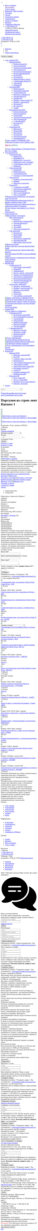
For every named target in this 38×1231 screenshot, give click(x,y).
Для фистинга (20, 96)
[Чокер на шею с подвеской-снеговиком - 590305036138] (2, 701)
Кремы (16, 181)
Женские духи (20, 330)
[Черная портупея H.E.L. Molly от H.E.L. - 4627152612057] (2, 727)
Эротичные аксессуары (24, 366)
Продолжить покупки (8, 1101)
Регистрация (9, 7)
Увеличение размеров (22, 238)
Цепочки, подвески (22, 286)
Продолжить (6, 1061)
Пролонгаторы (20, 324)
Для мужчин (11, 214)
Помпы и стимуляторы (23, 179)
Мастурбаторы (16, 217)
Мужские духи (20, 332)
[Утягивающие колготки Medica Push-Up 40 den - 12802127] (2, 623)
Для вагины (15, 154)
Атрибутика (15, 265)
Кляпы (17, 269)
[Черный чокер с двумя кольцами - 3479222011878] (2, 719)
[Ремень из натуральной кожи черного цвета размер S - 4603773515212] (2, 744)
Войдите (8, 49)
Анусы (17, 225)
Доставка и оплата (7, 483)
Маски (17, 292)
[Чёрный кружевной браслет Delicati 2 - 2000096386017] (2, 693)
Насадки (18, 133)
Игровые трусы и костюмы (24, 382)
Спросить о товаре (7, 485)
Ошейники (19, 271)
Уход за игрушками (22, 193)
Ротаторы (18, 77)
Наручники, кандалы (22, 267)
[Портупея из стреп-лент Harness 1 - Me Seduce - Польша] (14, 416)
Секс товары (11, 60)
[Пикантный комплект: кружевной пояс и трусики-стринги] (2, 633)
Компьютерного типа (22, 79)
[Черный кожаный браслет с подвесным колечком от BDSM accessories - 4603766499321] (2, 736)
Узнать (4, 1192)
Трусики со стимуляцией (23, 175)
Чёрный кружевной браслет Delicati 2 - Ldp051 (17, 697)
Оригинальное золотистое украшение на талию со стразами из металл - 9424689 (19, 768)
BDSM (9, 263)
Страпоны (14, 127)
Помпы (17, 170)
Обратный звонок (11, 30)
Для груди (14, 177)
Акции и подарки (11, 21)
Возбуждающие (20, 322)
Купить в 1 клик (7, 443)
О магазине (9, 822)
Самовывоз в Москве (12, 832)
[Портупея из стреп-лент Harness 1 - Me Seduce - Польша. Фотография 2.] (19, 420)
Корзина (8, 22)
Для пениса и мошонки (23, 277)
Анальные (14, 87)
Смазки (9, 309)
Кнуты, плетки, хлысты (23, 273)
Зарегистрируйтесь (12, 53)
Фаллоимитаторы (21, 91)
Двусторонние (20, 70)
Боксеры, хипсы (21, 383)
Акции (7, 385)
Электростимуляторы (22, 280)
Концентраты (19, 334)
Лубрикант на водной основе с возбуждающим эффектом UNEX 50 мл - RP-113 (18, 646)
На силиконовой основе (23, 317)
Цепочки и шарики (22, 94)
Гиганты (18, 115)
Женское (14, 353)
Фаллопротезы (20, 136)
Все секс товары (11, 151)
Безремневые (19, 138)
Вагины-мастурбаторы (23, 221)
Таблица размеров (7, 431)
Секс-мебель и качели (23, 296)
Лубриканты (15, 313)
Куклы (17, 219)
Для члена (14, 231)
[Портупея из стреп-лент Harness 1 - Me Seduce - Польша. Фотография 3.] (19, 423)
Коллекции (9, 867)
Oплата (7, 830)
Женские (18, 129)
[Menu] (2, 2)
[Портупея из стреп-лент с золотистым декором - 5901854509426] (2, 709)
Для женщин (11, 153)
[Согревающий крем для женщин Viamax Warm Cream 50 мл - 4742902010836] (2, 580)
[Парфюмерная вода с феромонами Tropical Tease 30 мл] (2, 598)
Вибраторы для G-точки (23, 162)
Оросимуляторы (21, 223)
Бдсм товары (9, 811)
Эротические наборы (22, 189)
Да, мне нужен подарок (9, 1143)
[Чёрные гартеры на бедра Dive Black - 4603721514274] (2, 680)
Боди (17, 357)
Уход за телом (20, 195)
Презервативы (20, 191)
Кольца (18, 233)
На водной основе (22, 315)
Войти (3, 926)
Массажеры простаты (23, 242)
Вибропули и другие (22, 160)
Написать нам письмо (13, 34)
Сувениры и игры (21, 187)
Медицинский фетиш (23, 279)
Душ (16, 108)
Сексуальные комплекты (24, 362)
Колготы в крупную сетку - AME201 (14, 656)
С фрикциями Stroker (22, 81)
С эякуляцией (19, 121)
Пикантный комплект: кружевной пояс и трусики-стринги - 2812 (16, 638)
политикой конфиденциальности (24, 576)
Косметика (18, 336)
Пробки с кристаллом (23, 100)
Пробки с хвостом (21, 102)
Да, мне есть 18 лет (8, 1227)
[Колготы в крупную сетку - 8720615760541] (2, 653)
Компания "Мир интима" (14, 11)
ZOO (16, 125)
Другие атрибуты (21, 282)
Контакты (8, 869)
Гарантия (8, 826)
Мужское (14, 376)
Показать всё (9, 212)
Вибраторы (15, 62)
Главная (4, 393)
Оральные (18, 321)
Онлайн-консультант (12, 32)
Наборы (18, 85)
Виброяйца (19, 158)
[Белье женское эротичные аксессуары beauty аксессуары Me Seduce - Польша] (9, 458)
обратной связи (6, 1185)
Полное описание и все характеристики (15, 474)
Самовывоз (12, 24)
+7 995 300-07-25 (11, 26)
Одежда (18, 294)
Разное (13, 185)
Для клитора (15, 168)
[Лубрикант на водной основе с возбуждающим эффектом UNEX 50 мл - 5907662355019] (2, 643)
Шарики (18, 156)
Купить (4, 441)
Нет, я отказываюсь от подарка (12, 1141)
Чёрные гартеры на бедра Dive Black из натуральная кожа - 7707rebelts (15, 684)
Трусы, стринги (20, 380)
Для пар (18, 83)
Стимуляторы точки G (22, 164)
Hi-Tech (18, 75)
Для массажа (19, 326)
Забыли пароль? (6, 924)
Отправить (5, 572)
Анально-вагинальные (22, 68)
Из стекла (18, 106)
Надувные (18, 104)
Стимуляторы (20, 93)
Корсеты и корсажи (22, 355)
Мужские (18, 131)
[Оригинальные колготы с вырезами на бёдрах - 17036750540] (2, 588)
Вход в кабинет (10, 5)
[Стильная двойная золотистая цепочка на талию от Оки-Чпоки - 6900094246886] (2, 754)
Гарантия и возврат (12, 17)
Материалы (9, 865)
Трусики (18, 135)
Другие (17, 227)
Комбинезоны (20, 374)
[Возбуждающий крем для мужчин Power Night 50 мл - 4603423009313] (2, 615)
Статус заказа (10, 9)
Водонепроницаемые (22, 72)
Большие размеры (22, 372)
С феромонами (15, 328)
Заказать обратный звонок (10, 1103)
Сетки (17, 370)
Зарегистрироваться (8, 941)
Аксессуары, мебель (17, 284)
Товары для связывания (23, 275)
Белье (9, 351)
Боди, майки (19, 378)
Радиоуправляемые (22, 73)
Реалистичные (20, 64)
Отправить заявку (7, 1078)
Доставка (8, 13)
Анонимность (10, 19)
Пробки (18, 98)
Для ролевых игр (21, 364)
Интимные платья (21, 368)
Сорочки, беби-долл (22, 359)
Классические (20, 66)
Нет (2, 1229)
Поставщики (9, 863)
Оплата (7, 15)
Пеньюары (19, 361)
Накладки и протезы (21, 183)
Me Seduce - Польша (8, 515)
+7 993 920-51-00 (7, 39)
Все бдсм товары (11, 307)
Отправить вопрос (7, 967)
